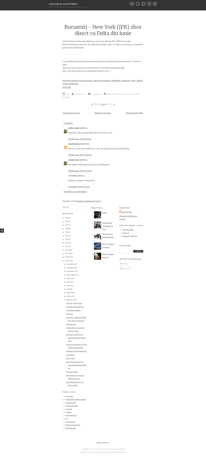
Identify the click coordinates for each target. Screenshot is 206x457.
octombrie (70, 271)
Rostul (104, 213)
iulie (68, 282)
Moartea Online (72, 372)
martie (69, 296)
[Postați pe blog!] (65, 87)
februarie (70, 300)
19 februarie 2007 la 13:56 (80, 139)
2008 (67, 257)
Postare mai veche (134, 113)
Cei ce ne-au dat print (74, 303)
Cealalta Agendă (71, 406)
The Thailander (128, 230)
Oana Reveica (70, 422)
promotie (66, 97)
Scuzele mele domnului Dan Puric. (107, 226)
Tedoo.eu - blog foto (129, 236)
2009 (67, 253)
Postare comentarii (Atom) (88, 201)
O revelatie (70, 355)
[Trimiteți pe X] (67, 87)
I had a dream (71, 324)
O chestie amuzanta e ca (75, 307)
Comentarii (126, 268)
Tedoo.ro (125, 233)
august (69, 278)
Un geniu (69, 314)
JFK (128, 94)
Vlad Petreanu (71, 428)
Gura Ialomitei (71, 415)
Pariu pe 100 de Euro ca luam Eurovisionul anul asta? (75, 338)
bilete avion (111, 94)
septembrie (71, 275)
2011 (66, 246)
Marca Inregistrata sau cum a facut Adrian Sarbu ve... (76, 365)
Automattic (91, 452)
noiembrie (70, 268)
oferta (132, 94)
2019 (66, 218)
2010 (66, 250)
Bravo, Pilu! (70, 358)
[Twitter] (144, 3)
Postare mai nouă (71, 113)
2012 (66, 243)
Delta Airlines (121, 94)
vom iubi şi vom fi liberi (63, 3)
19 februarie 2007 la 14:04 (80, 171)
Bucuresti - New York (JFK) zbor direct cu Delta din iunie (103, 30)
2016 (66, 229)
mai (68, 289)
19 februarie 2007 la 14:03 (80, 155)
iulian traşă (73, 128)
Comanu (69, 409)
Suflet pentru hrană (73, 425)
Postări (124, 264)
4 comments (96, 94)
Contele (68, 412)
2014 (66, 236)
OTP (137, 94)
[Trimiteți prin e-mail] (63, 87)
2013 (66, 239)
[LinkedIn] (150, 3)
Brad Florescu (80, 94)
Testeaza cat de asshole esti (76, 351)
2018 (66, 221)
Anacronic (69, 396)
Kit (67, 419)
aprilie (69, 293)
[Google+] (138, 3)
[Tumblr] (155, 3)
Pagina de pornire (102, 113)
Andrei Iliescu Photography (76, 399)
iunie (68, 285)
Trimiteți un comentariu (75, 191)
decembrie (70, 264)
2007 (67, 261)
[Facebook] (133, 3)
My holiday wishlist (73, 310)
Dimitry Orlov (71, 403)
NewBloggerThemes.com (117, 452)
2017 (66, 225)
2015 (66, 232)
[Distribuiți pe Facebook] (69, 87)
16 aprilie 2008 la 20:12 (79, 187)
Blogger (122, 449)
